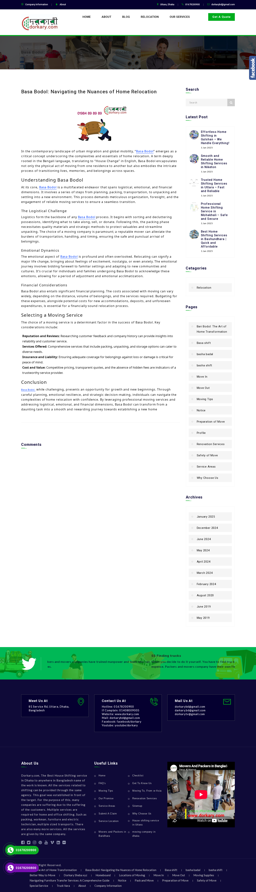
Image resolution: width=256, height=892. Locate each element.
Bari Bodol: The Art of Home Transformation (212, 329)
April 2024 (203, 561)
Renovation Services (211, 444)
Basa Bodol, (28, 389)
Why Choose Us (207, 478)
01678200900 (26, 850)
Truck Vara (63, 885)
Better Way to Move (42, 875)
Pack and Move (144, 880)
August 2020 (205, 595)
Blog (126, 17)
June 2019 (204, 606)
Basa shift (204, 343)
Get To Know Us (142, 783)
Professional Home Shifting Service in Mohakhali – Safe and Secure (214, 211)
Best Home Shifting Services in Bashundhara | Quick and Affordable (214, 239)
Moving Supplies (203, 875)
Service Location (109, 821)
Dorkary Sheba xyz (75, 875)
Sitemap (137, 805)
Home (86, 17)
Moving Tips (205, 399)
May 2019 (203, 618)
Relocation (150, 17)
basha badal (205, 354)
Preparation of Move (211, 421)
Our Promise (106, 798)
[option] (141, 661)
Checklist (137, 775)
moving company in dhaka (143, 833)
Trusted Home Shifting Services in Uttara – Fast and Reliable (214, 185)
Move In (202, 376)
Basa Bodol (144, 151)
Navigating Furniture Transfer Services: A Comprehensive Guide (69, 880)
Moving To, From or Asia (147, 790)
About (63, 4)
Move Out (203, 388)
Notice (201, 410)
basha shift (204, 365)
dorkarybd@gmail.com (223, 4)
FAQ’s (102, 783)
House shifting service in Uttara (145, 822)
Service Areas (206, 466)
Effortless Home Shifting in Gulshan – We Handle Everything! (215, 137)
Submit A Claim (108, 813)
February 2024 (206, 584)
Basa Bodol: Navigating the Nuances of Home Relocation (77, 52)
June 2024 (204, 539)
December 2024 (207, 528)
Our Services (180, 17)
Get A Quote (221, 17)
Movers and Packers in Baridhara (112, 833)
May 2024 (203, 550)
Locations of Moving (132, 875)
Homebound (103, 875)
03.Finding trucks (62, 656)
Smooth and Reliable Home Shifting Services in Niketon (214, 161)
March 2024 (205, 573)
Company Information (36, 4)
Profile (201, 433)
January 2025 (206, 516)
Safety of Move (207, 455)
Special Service (39, 885)
